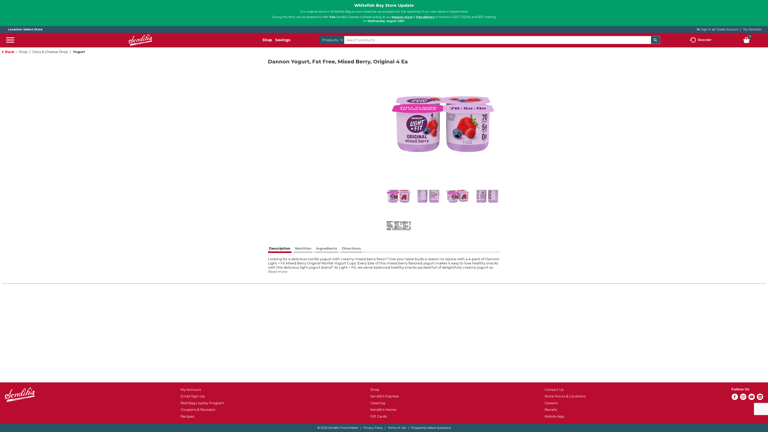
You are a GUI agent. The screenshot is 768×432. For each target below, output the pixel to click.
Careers (551, 403)
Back (9, 52)
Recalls (551, 410)
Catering (377, 403)
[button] (399, 196)
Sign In (706, 29)
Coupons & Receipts (198, 410)
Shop (267, 40)
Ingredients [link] (326, 248)
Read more (277, 272)
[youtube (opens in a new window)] (751, 398)
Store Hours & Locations (565, 396)
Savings (282, 40)
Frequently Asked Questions (431, 428)
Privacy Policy (373, 428)
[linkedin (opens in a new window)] (760, 398)
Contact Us (554, 390)
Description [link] (279, 248)
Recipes (187, 416)
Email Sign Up (193, 396)
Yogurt (79, 52)
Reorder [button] (705, 40)
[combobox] (331, 40)
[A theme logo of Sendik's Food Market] (140, 40)
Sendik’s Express (384, 396)
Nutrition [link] (303, 248)
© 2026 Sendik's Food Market (337, 428)
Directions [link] (351, 248)
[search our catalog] (655, 40)
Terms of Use (397, 428)
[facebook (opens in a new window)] (735, 398)
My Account (191, 390)
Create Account (727, 29)
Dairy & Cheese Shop (50, 52)
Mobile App (554, 416)
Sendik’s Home (383, 410)
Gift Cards (378, 416)
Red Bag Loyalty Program (202, 403)
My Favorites (752, 29)
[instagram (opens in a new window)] (743, 398)
